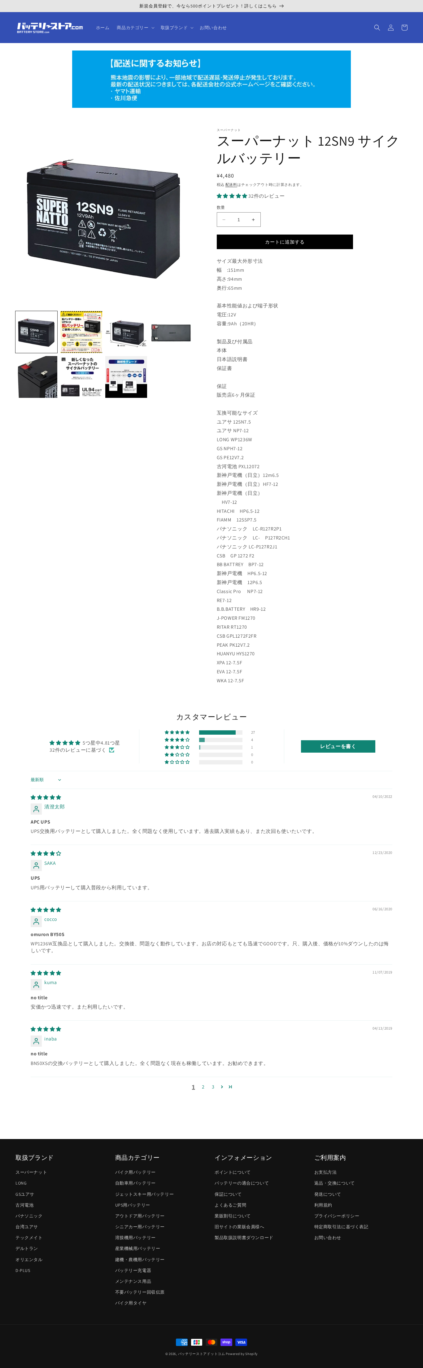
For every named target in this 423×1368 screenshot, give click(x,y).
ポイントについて (233, 1172)
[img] (46, 797)
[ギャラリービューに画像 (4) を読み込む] (171, 332)
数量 (221, 207)
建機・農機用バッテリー (140, 1259)
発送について (328, 1194)
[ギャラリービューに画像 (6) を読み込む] (81, 377)
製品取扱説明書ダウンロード (244, 1237)
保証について (228, 1194)
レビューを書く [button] (338, 746)
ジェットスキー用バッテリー (144, 1194)
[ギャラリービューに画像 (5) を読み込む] (36, 377)
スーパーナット (31, 1172)
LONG (21, 1183)
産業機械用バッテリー (137, 1248)
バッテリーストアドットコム (201, 1354)
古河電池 (24, 1205)
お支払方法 (325, 1172)
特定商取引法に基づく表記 (341, 1226)
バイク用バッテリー (135, 1172)
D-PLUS (22, 1270)
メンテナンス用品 (133, 1281)
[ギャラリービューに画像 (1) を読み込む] (36, 332)
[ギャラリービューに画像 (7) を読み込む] (126, 377)
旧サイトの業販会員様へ (239, 1226)
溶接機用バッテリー (135, 1237)
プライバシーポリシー (337, 1216)
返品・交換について (334, 1183)
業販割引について (233, 1216)
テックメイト (29, 1237)
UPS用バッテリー (132, 1205)
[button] (135, 27)
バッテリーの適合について (242, 1183)
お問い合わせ (328, 1237)
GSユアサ (24, 1194)
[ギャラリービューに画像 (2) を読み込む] (81, 332)
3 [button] (213, 1087)
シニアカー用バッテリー (140, 1226)
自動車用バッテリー (135, 1183)
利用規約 (323, 1205)
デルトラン (26, 1248)
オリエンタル (29, 1259)
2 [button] (203, 1087)
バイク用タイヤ (131, 1303)
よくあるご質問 (230, 1205)
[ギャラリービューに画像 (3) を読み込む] (126, 332)
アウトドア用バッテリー (140, 1216)
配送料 (231, 184)
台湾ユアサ (26, 1226)
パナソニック (29, 1216)
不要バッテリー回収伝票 (140, 1292)
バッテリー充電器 (133, 1270)
